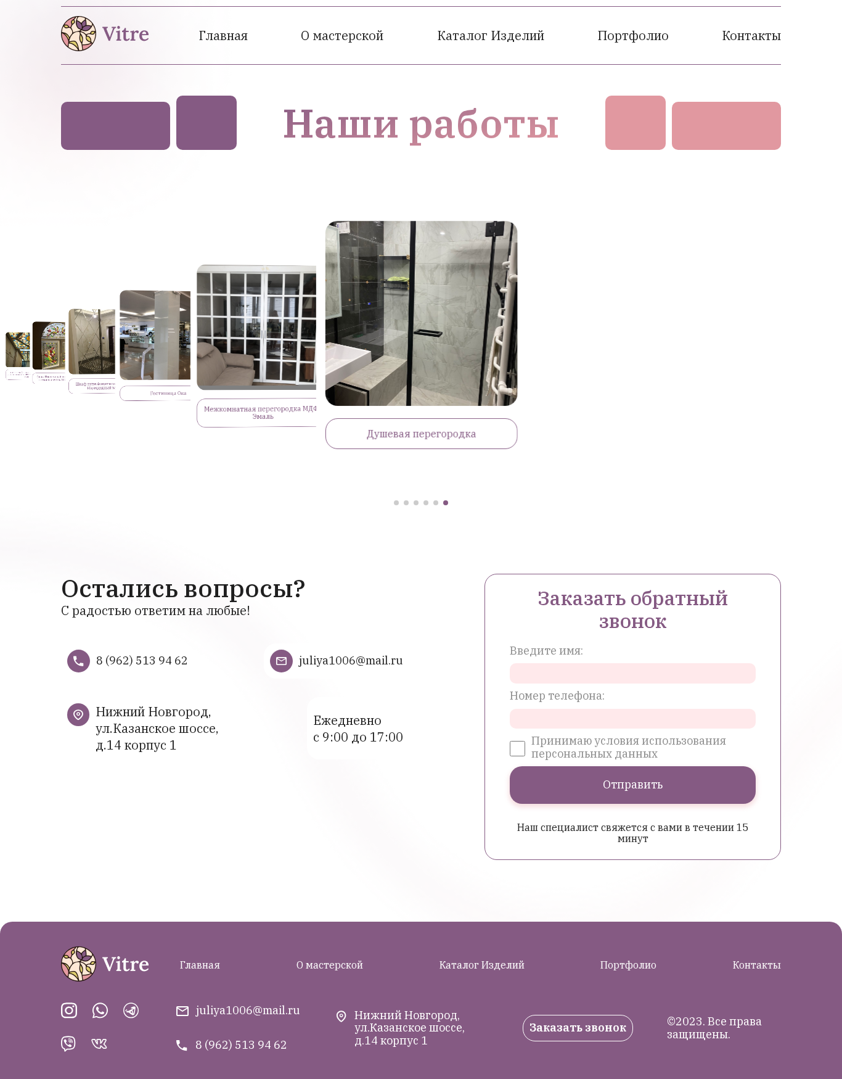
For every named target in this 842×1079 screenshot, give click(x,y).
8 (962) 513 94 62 (142, 661)
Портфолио (633, 35)
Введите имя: (546, 651)
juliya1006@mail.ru (351, 661)
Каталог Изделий (490, 35)
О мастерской (342, 35)
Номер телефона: (557, 696)
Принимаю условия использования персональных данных (628, 747)
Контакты (751, 35)
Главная (223, 35)
